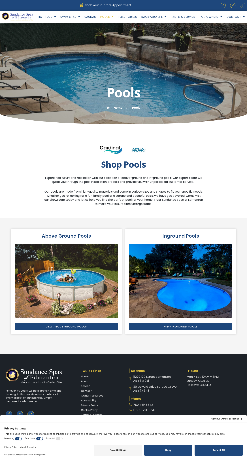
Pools (105, 17)
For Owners (209, 17)
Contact (234, 17)
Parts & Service (183, 17)
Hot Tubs (45, 17)
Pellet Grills (127, 17)
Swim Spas (68, 17)
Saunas (90, 17)
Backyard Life (152, 17)
